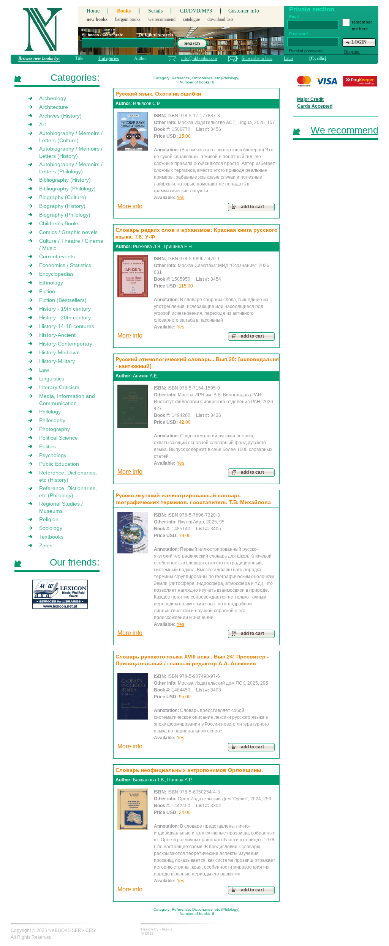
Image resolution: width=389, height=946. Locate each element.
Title (79, 58)
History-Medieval (59, 352)
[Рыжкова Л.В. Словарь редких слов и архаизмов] (132, 276)
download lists (220, 19)
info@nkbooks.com (199, 58)
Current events (57, 256)
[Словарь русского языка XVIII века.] (132, 696)
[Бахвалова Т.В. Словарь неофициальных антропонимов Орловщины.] (132, 809)
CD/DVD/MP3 (196, 11)
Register (352, 51)
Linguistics (51, 379)
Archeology (52, 98)
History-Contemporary (65, 344)
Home (93, 11)
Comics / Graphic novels (68, 232)
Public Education (59, 464)
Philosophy (52, 420)
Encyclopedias (56, 274)
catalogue (191, 19)
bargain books (128, 19)
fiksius (167, 929)
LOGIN (359, 42)
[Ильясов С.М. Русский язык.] (132, 131)
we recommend (162, 19)
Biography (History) (62, 206)
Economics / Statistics (65, 265)
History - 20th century (65, 317)
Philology (50, 412)
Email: (294, 16)
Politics (47, 446)
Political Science (58, 438)
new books (97, 19)
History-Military (57, 361)
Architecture (53, 107)
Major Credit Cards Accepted (314, 103)
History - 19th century (65, 309)
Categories (108, 58)
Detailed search (156, 35)
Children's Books (59, 223)
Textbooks (51, 537)
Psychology (52, 455)
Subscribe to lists (257, 58)
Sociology (50, 528)
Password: (299, 33)
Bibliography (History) (65, 180)
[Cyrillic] (317, 58)
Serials (155, 11)
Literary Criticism (59, 387)
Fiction (47, 291)
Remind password (306, 51)
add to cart (252, 206)
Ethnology (51, 283)
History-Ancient (57, 335)
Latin (288, 58)
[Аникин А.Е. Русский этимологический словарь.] (132, 406)
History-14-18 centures (66, 326)
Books (124, 11)
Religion (49, 519)
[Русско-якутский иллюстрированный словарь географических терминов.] (132, 532)
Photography (54, 429)
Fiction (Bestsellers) (63, 300)
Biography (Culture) (62, 197)
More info (129, 206)
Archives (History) (60, 116)
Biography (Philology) (64, 215)
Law (44, 370)
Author (140, 58)
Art (42, 124)
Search (192, 43)
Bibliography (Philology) (67, 188)
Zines (45, 545)
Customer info (243, 11)
